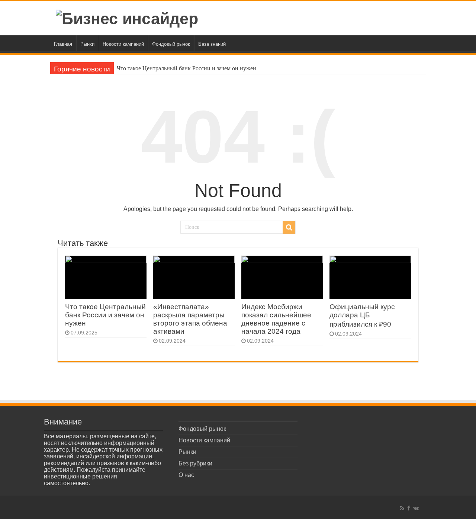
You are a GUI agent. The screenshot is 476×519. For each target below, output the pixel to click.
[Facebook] (408, 508)
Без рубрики (195, 463)
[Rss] (402, 508)
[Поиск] (289, 227)
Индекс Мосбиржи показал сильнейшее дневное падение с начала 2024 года (276, 319)
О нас (186, 475)
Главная (63, 44)
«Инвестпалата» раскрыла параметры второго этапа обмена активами (190, 319)
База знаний (212, 44)
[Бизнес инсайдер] (127, 17)
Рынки (87, 44)
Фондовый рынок (171, 44)
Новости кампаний (123, 44)
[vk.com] (415, 508)
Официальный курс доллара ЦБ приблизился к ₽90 (362, 315)
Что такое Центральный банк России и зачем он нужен (186, 68)
